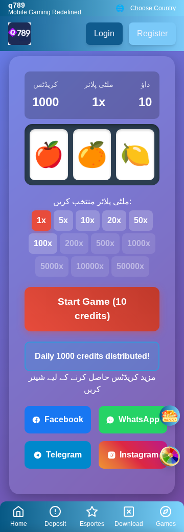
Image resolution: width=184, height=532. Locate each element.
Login (104, 33)
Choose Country (153, 8)
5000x (51, 266)
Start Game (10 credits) (92, 309)
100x (43, 243)
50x (141, 220)
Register (152, 33)
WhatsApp (139, 419)
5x (63, 220)
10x (88, 220)
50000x (130, 266)
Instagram (139, 454)
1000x (138, 243)
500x (105, 243)
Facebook (63, 419)
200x (74, 243)
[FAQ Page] (169, 415)
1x (41, 220)
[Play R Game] (169, 456)
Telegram (64, 454)
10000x (90, 266)
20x (114, 220)
